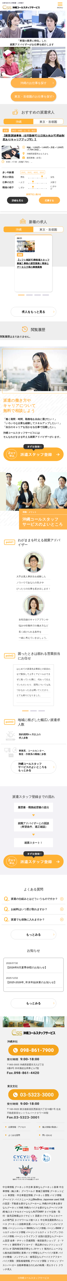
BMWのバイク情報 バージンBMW (44, 1228)
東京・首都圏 (48, 121)
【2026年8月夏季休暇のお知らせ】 (26, 967)
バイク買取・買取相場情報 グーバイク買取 (25, 1260)
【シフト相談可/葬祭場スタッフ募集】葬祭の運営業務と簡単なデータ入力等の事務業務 (33, 263)
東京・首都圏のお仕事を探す (33, 96)
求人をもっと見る (33, 312)
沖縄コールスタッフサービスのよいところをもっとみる (32, 767)
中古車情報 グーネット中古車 (18, 1187)
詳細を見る (17, 200)
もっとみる (33, 934)
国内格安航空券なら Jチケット (28, 1248)
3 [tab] (37, 295)
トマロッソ (53, 1260)
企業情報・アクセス (17, 1126)
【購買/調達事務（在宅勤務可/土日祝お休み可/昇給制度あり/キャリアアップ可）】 (33, 137)
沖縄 (19, 121)
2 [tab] (29, 295)
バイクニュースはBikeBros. (29, 1199)
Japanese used (51, 1199)
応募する (49, 200)
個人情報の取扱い (50, 1126)
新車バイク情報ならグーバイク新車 (39, 1252)
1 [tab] (21, 295)
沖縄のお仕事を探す (33, 83)
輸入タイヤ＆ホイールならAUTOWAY (25, 1211)
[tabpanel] (33, 169)
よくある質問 (14, 1135)
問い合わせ (47, 1135)
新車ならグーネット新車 (46, 1187)
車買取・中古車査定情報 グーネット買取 (28, 1195)
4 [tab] (45, 295)
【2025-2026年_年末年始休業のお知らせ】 (31, 982)
